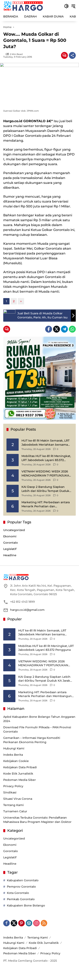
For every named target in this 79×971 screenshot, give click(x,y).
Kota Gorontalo (18, 893)
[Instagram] (36, 923)
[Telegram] (64, 329)
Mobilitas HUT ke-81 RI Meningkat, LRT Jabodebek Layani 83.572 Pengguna (46, 458)
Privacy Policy (13, 786)
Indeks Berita (13, 755)
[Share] (72, 55)
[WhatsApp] (72, 329)
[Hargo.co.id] (23, 6)
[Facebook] (48, 329)
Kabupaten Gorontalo (22, 880)
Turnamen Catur (15, 811)
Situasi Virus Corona (17, 799)
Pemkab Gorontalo (21, 899)
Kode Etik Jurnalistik (18, 773)
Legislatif (9, 549)
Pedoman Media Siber (19, 780)
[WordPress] (29, 923)
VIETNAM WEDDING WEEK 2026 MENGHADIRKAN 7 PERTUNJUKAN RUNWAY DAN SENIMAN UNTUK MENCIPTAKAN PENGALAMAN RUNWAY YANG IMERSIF (46, 473)
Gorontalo (10, 542)
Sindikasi (9, 792)
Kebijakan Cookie (16, 761)
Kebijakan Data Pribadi (20, 767)
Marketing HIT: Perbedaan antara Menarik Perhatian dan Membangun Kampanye (45, 504)
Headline (9, 555)
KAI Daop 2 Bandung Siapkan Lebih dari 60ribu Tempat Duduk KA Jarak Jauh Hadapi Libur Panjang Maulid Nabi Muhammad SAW (45, 489)
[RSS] (44, 923)
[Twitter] (56, 329)
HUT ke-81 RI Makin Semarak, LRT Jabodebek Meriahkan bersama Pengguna (45, 443)
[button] (66, 6)
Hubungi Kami (13, 748)
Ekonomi (9, 536)
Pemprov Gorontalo (21, 886)
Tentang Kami (13, 805)
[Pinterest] (21, 923)
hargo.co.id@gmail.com (27, 610)
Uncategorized (14, 530)
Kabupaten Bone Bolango (26, 905)
